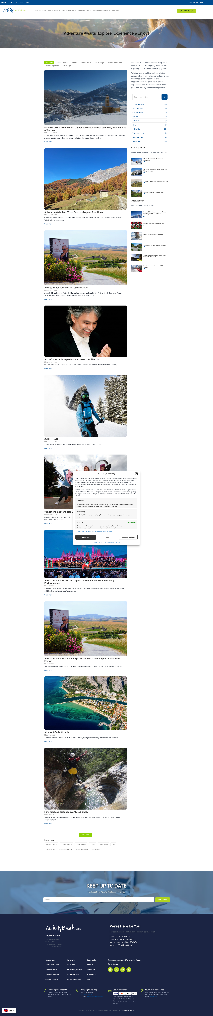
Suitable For (40, 11)
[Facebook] (110, 969)
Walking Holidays (73, 974)
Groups (115, 11)
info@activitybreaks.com (95, 996)
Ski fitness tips (52, 439)
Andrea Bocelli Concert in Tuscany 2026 (66, 287)
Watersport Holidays (74, 979)
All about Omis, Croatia (56, 732)
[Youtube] (122, 969)
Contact (4, 2)
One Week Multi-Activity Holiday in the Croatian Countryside (154, 255)
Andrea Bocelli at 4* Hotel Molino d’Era (154, 245)
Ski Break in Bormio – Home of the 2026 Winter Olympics (155, 170)
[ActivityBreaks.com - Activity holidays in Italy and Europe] (14, 10)
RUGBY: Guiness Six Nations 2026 (153, 224)
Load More (85, 834)
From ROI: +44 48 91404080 (122, 939)
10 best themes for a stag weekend (63, 512)
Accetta (85, 537)
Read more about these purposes (102, 531)
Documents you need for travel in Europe (125, 960)
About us (13, 2)
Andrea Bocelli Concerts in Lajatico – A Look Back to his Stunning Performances (79, 581)
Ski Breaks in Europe (52, 974)
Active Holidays (68, 11)
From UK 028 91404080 (120, 936)
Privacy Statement (108, 542)
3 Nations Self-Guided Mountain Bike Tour (155, 181)
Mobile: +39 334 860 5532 (121, 945)
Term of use (91, 970)
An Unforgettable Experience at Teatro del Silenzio (71, 359)
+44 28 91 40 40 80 (127, 1010)
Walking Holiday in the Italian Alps (153, 192)
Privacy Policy (91, 974)
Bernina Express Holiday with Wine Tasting (153, 266)
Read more (153, 996)
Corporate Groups (51, 979)
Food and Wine (83, 11)
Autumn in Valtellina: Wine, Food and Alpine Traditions (73, 212)
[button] (136, 474)
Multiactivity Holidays (74, 970)
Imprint (118, 542)
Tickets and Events (100, 11)
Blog (21, 2)
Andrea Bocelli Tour (52, 965)
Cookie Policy (97, 542)
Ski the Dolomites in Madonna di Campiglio (152, 159)
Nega (107, 537)
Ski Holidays (53, 11)
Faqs (27, 2)
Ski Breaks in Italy (51, 970)
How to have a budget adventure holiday (66, 812)
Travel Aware (113, 964)
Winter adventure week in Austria (153, 234)
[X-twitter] (116, 969)
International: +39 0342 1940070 (123, 942)
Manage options (128, 537)
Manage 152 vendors (84, 531)
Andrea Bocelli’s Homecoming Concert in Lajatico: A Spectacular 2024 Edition (82, 659)
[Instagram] (128, 969)
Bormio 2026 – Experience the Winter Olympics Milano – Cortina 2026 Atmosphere (154, 213)
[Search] (165, 97)
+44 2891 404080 (87, 994)
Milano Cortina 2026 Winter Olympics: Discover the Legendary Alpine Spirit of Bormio (85, 128)
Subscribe (162, 899)
